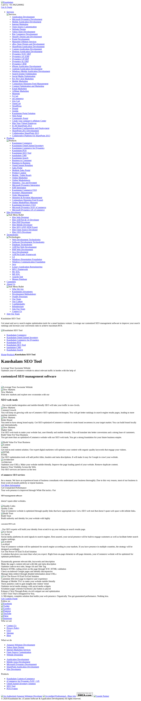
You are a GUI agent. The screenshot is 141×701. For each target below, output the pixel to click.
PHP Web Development (22, 249)
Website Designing (15, 655)
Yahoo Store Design (15, 647)
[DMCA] (84, 696)
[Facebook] (6, 603)
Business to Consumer (22, 160)
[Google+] (6, 608)
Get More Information (10, 485)
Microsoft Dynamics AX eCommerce (28, 210)
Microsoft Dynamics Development (27, 19)
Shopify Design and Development (27, 36)
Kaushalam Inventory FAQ (24, 205)
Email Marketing (19, 88)
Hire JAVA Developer (21, 232)
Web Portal (17, 116)
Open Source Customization (24, 27)
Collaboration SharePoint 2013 (25, 133)
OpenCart (16, 103)
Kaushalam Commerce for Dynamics (28, 148)
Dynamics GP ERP (20, 59)
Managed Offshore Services (24, 41)
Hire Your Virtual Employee (24, 123)
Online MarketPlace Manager (25, 202)
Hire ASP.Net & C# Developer (25, 220)
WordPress (16, 106)
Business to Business (21, 163)
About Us (11, 284)
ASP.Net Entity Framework (24, 254)
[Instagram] (6, 618)
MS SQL (16, 274)
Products (10, 138)
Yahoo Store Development (23, 32)
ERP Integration (19, 187)
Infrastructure (18, 306)
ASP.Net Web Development (24, 247)
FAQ (9, 630)
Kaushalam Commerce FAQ (24, 190)
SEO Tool (11, 686)
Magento (16, 93)
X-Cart (15, 96)
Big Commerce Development (25, 34)
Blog (9, 635)
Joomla (15, 111)
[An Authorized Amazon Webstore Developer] (21, 696)
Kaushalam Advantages (22, 291)
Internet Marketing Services (19, 650)
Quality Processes (20, 296)
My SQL (16, 272)
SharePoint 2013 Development (25, 131)
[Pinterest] (6, 611)
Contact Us (17, 311)
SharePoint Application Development (28, 46)
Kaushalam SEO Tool (21, 153)
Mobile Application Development (26, 22)
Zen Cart (16, 101)
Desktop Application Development (27, 51)
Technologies (12, 234)
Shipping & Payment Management (27, 197)
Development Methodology (24, 294)
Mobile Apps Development (18, 662)
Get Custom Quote (9, 598)
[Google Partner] (101, 696)
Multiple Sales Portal (21, 170)
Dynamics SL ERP (20, 61)
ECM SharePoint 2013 (22, 126)
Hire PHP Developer (21, 222)
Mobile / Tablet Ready (22, 175)
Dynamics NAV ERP (21, 54)
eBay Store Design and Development (28, 44)
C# (13, 257)
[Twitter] (5, 606)
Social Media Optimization (23, 76)
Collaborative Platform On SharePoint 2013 (31, 135)
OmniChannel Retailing (22, 165)
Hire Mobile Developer (22, 225)
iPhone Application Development (26, 66)
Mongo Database (19, 279)
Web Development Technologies (26, 239)
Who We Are (18, 289)
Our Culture (17, 301)
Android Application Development (27, 69)
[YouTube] (6, 613)
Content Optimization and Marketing (28, 86)
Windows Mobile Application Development (31, 71)
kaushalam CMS (19, 155)
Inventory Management (22, 192)
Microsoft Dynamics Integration (26, 185)
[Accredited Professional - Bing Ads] (59, 696)
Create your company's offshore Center (29, 121)
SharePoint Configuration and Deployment (30, 128)
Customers (11, 282)
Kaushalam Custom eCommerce (21, 678)
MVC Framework (20, 269)
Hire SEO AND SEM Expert (25, 227)
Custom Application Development (27, 49)
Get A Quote (6, 7)
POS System (12, 688)
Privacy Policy (13, 628)
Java (14, 264)
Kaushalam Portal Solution (23, 113)
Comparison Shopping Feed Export (27, 200)
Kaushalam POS (19, 150)
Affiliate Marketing (20, 91)
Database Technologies (22, 244)
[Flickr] (4, 616)
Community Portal (20, 118)
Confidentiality (18, 304)
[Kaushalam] (7, 2)
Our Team (16, 299)
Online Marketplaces (21, 180)
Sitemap (10, 633)
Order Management (20, 195)
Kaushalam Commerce (22, 143)
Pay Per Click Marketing (23, 79)
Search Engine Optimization (24, 74)
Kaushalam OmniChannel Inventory (28, 145)
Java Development (20, 252)
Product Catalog (19, 173)
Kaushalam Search (20, 158)
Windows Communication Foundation (28, 262)
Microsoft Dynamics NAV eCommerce (29, 207)
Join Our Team (18, 309)
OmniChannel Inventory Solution (21, 683)
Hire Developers (14, 212)
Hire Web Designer (20, 217)
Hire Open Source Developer (25, 230)
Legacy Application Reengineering (27, 267)
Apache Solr (17, 277)
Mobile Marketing (20, 81)
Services (10, 12)
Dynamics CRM (19, 64)
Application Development (23, 17)
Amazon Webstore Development (21, 645)
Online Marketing (20, 178)
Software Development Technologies (28, 242)
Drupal (15, 108)
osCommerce (18, 98)
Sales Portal (17, 168)
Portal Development (20, 39)
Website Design (19, 29)
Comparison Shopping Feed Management (30, 84)
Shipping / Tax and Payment (24, 183)
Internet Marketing (20, 24)
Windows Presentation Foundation (27, 259)
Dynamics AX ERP (20, 56)
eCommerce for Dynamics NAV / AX (23, 681)
